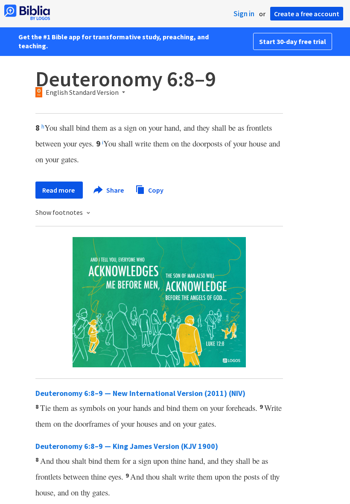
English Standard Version (82, 93)
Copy (155, 189)
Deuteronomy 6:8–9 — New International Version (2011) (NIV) (140, 393)
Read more (59, 190)
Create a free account (306, 13)
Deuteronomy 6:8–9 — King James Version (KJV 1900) (126, 446)
